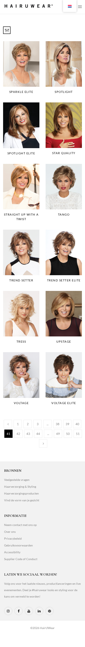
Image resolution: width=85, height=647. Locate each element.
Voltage (21, 403)
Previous (8, 424)
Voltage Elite (63, 403)
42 (18, 434)
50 (68, 434)
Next (43, 443)
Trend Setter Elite (64, 280)
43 (28, 434)
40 (77, 424)
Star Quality (64, 153)
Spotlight (64, 92)
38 (57, 424)
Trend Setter (21, 280)
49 (58, 434)
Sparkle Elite (21, 92)
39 (67, 424)
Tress (21, 341)
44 (38, 434)
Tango (64, 214)
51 (78, 434)
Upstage (63, 341)
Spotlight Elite (21, 153)
